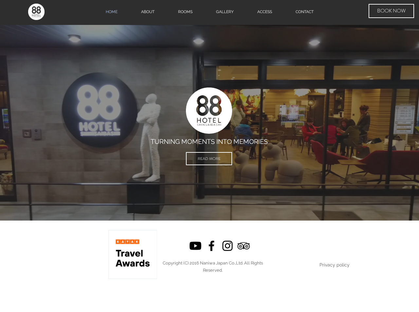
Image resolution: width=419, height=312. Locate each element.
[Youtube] (195, 246)
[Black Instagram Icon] (227, 246)
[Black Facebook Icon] (211, 246)
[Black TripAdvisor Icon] (243, 246)
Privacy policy (334, 264)
